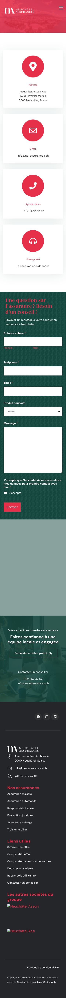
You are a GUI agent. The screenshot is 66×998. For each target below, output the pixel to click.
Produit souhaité (14, 403)
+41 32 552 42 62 (33, 211)
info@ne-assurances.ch (33, 156)
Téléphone (11, 362)
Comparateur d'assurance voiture (29, 861)
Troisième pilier (17, 829)
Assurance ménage (19, 822)
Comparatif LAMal (18, 854)
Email (8, 382)
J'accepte (15, 493)
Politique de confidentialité (43, 967)
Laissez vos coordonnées (33, 266)
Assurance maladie (19, 794)
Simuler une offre (18, 847)
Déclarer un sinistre (20, 868)
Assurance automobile (21, 801)
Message (10, 423)
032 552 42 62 (33, 679)
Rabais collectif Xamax (21, 875)
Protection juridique (20, 815)
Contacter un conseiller (22, 883)
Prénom (8, 347)
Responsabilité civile (20, 808)
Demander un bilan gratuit (31, 653)
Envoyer (12, 507)
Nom (35, 347)
